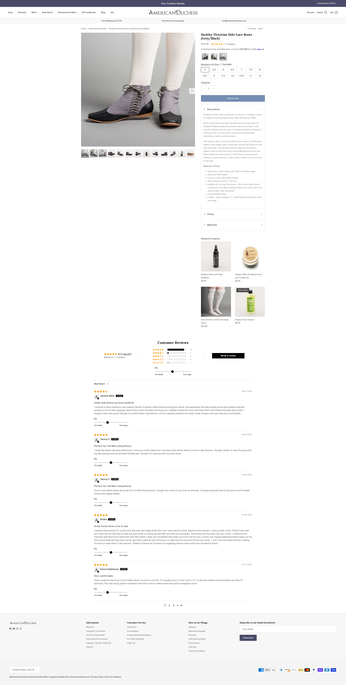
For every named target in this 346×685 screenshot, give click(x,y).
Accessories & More (67, 12)
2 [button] (169, 605)
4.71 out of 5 (124, 354)
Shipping (192, 627)
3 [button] (173, 605)
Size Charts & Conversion (97, 639)
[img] (101, 391)
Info (112, 12)
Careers (89, 647)
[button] (158, 350)
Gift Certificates (89, 12)
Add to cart (233, 98)
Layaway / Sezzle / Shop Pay (98, 643)
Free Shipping (133, 631)
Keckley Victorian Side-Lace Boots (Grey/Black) (129, 28)
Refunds (192, 635)
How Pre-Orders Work (95, 635)
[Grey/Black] (223, 57)
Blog (103, 12)
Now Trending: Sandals (173, 3)
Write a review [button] (228, 355)
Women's (22, 12)
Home (83, 28)
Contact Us (131, 627)
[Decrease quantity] (203, 89)
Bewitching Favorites (98, 28)
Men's (34, 12)
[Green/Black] (214, 57)
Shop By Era (47, 12)
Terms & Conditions (197, 651)
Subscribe (248, 637)
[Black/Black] (205, 57)
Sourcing (192, 647)
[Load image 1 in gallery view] (138, 90)
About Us (90, 627)
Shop (10, 12)
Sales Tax (131, 643)
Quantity (205, 82)
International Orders (197, 639)
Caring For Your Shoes (95, 631)
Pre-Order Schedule (135, 639)
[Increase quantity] (214, 89)
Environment (194, 643)
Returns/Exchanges (197, 631)
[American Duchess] (173, 12)
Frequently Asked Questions (139, 635)
